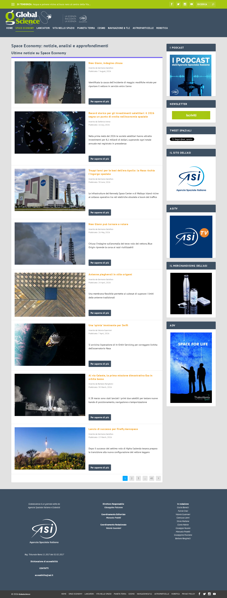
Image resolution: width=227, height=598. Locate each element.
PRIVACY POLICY (188, 594)
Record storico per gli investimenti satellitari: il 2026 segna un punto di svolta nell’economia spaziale (121, 114)
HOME (9, 28)
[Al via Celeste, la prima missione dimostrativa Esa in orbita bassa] (50, 395)
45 (151, 478)
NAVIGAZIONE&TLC (144, 594)
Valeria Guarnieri (105, 330)
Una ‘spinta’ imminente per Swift (108, 325)
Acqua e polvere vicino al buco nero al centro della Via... (62, 4)
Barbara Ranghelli (105, 384)
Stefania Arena (104, 121)
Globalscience (24, 594)
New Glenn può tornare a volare (108, 224)
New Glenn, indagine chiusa (105, 63)
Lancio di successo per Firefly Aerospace (113, 429)
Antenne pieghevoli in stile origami (110, 274)
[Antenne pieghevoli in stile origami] (50, 295)
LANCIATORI (43, 28)
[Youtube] (191, 4)
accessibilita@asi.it (44, 575)
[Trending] (13, 4)
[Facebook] (171, 4)
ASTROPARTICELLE (143, 28)
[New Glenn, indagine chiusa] (50, 82)
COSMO (101, 28)
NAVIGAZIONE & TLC (119, 28)
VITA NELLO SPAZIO (64, 28)
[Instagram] (184, 4)
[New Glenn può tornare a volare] (50, 243)
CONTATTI (44, 568)
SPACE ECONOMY (24, 28)
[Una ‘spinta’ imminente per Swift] (50, 345)
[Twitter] (178, 4)
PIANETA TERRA (86, 28)
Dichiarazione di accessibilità (44, 561)
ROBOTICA (162, 28)
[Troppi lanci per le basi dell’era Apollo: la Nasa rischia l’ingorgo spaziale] (50, 190)
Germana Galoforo (105, 68)
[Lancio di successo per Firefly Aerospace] (50, 448)
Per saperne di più (100, 101)
